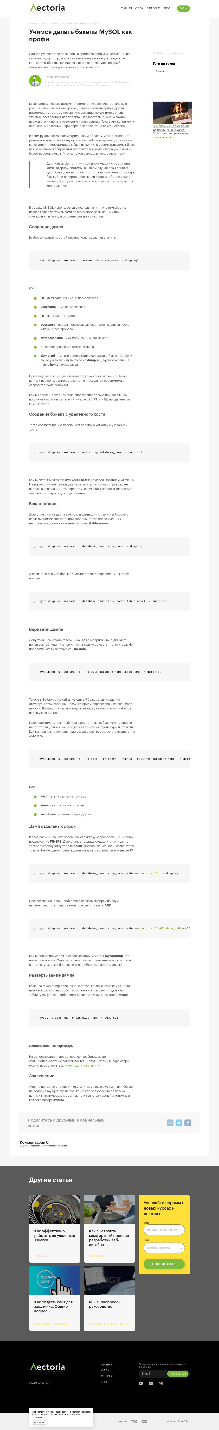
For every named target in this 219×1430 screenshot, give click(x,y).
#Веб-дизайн (97, 1256)
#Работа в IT (41, 1256)
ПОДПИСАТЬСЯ (164, 1264)
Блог (166, 8)
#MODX (124, 1324)
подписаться (178, 1373)
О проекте (153, 8)
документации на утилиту (80, 1065)
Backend (160, 71)
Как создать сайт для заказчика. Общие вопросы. (53, 1306)
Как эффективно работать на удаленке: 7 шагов (54, 1235)
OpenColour (184, 1421)
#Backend (95, 1324)
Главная (126, 8)
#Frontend (110, 1324)
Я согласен (39, 1422)
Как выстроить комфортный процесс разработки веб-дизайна (109, 1237)
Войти (183, 8)
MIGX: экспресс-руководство (104, 1304)
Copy (184, 253)
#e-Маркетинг (42, 1324)
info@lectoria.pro (39, 1383)
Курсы (139, 8)
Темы (146, 1240)
